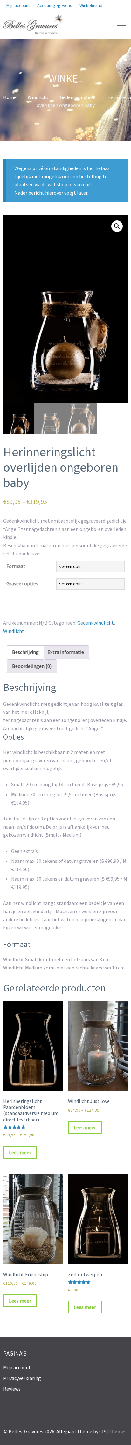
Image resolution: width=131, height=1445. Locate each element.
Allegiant (66, 1431)
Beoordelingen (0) (32, 666)
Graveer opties (22, 583)
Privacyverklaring (22, 1378)
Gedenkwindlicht (78, 97)
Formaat (15, 566)
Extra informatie (65, 652)
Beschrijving (25, 652)
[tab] (25, 652)
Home (10, 97)
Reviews (12, 1388)
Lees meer (20, 1152)
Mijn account (17, 1367)
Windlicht (38, 97)
